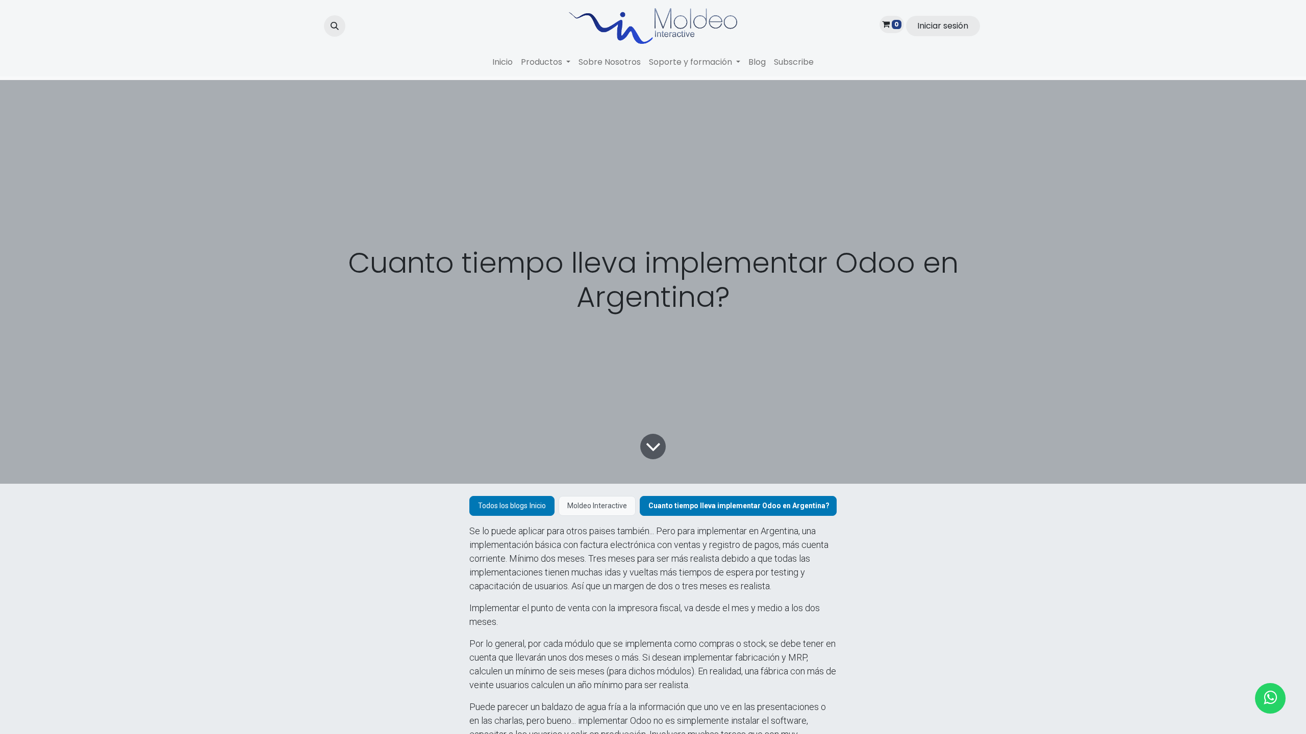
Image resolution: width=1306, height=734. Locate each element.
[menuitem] (502, 62)
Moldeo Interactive (597, 506)
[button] (334, 26)
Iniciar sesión (942, 26)
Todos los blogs (503, 506)
